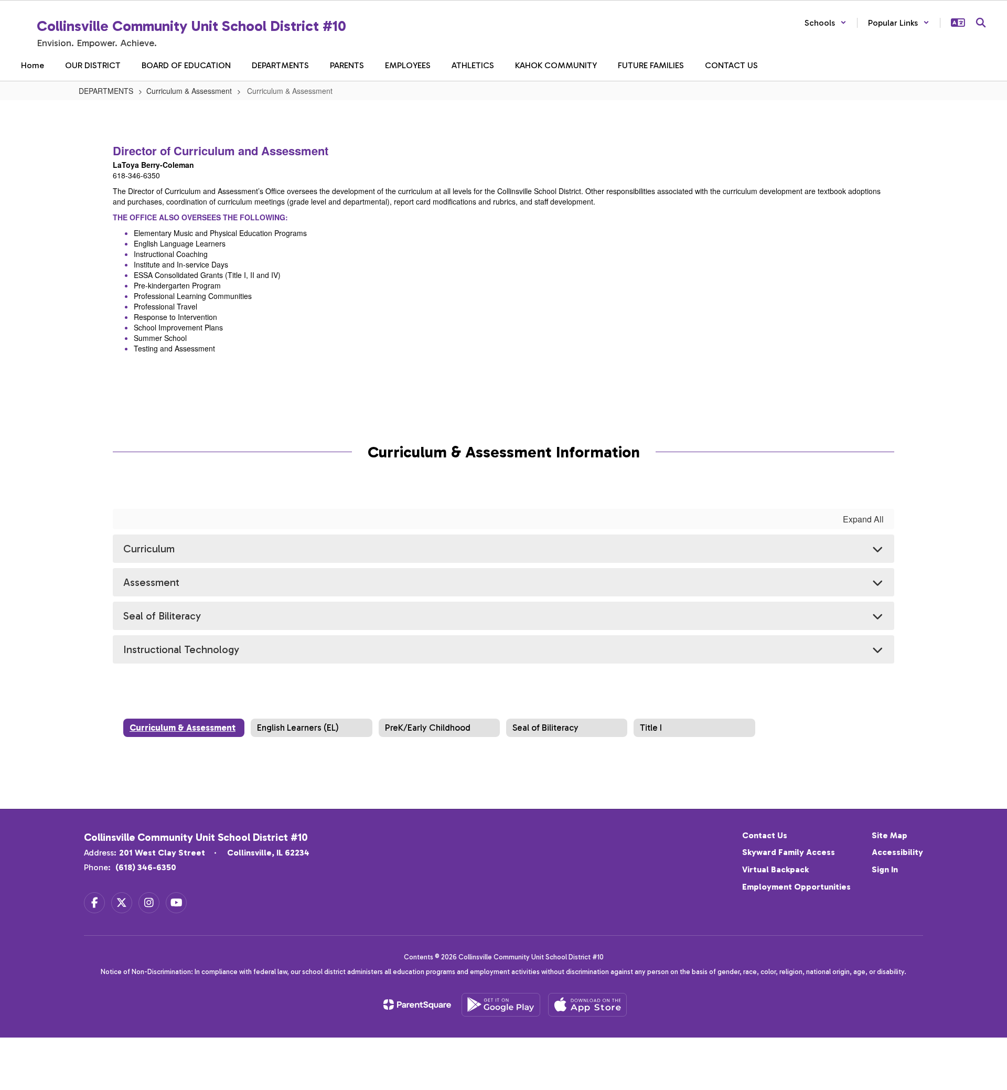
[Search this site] (981, 22)
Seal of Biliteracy (162, 616)
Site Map (889, 835)
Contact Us (764, 835)
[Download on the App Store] (587, 1005)
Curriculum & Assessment (189, 91)
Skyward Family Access (788, 852)
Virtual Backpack (775, 869)
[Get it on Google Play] (501, 1005)
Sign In (885, 869)
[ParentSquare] (417, 1004)
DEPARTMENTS (106, 91)
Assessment (151, 582)
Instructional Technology (181, 649)
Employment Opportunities (796, 887)
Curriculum (149, 548)
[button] (826, 23)
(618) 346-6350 (145, 867)
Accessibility (897, 852)
